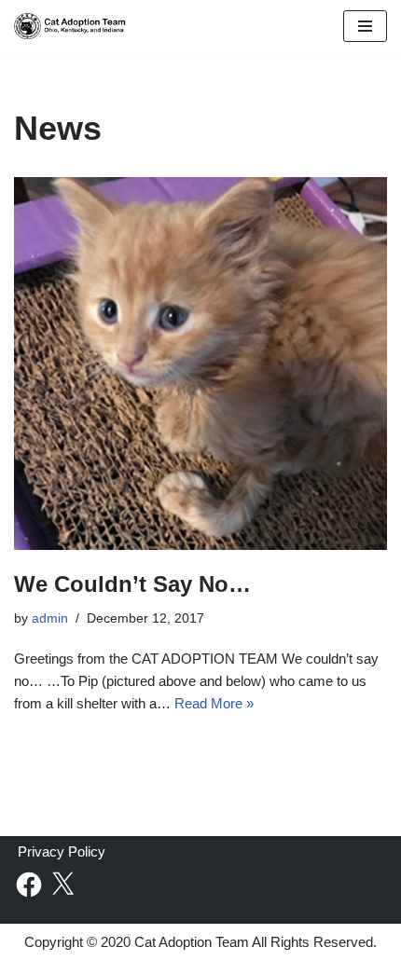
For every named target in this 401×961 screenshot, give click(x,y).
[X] (62, 884)
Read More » (214, 703)
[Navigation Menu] (365, 26)
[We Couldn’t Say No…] (200, 363)
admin (50, 618)
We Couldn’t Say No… (132, 584)
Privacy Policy (61, 851)
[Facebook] (29, 884)
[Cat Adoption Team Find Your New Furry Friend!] (70, 26)
